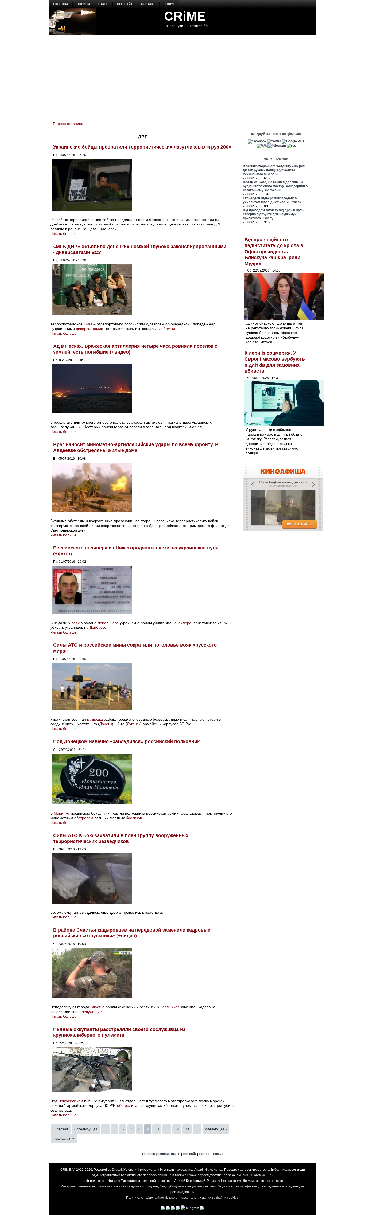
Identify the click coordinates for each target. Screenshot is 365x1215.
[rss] (291, 145)
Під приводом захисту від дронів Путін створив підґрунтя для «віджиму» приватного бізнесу (273, 214)
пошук (169, 4)
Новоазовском (70, 1101)
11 (167, 1129)
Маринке (61, 813)
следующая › (216, 1129)
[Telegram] (276, 145)
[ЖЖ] (262, 145)
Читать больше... (65, 233)
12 (177, 1129)
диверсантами (88, 328)
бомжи (169, 328)
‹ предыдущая (85, 1129)
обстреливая (128, 1105)
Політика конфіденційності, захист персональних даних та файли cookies (182, 1198)
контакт (148, 4)
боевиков (134, 818)
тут (239, 1181)
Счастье (97, 1007)
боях (75, 623)
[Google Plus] (293, 141)
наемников (169, 1007)
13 (187, 1129)
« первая (61, 1129)
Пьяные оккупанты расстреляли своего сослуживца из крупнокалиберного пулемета (119, 1032)
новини (83, 4)
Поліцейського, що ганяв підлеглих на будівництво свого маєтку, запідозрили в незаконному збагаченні (275, 186)
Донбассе (98, 627)
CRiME (184, 16)
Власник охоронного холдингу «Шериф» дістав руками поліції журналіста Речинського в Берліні (275, 170)
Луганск (133, 724)
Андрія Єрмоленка (208, 1169)
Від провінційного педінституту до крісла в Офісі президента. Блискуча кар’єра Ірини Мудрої (273, 251)
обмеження (262, 1175)
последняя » (64, 1138)
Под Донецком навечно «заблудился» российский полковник (126, 741)
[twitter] (274, 141)
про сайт (125, 4)
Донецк (105, 724)
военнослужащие (86, 1012)
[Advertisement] (182, 75)
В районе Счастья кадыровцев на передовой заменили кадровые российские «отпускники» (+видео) (131, 933)
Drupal (117, 1169)
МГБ (90, 324)
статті (103, 4)
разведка (95, 719)
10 (157, 1129)
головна (60, 4)
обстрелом (83, 818)
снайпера (182, 623)
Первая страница (68, 124)
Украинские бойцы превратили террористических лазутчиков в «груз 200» (142, 147)
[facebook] (257, 141)
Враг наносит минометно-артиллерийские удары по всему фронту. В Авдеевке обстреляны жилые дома (136, 447)
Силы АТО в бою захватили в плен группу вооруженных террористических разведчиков (120, 838)
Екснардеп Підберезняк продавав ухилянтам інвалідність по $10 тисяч (272, 200)
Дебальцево (108, 623)
